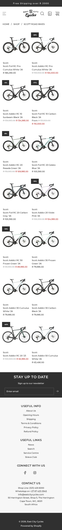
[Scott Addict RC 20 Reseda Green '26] (16, 143)
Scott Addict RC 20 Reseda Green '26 (13, 166)
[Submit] (57, 391)
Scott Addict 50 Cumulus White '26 (45, 357)
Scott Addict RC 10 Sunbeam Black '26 (13, 115)
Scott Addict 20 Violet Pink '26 (43, 214)
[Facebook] (25, 472)
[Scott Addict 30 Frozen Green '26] (45, 239)
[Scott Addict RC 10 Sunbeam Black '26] (16, 93)
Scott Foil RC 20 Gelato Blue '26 (44, 166)
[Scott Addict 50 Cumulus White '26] (45, 334)
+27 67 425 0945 (38, 491)
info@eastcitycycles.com (31, 494)
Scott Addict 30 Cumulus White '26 (16, 310)
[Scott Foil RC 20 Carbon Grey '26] (16, 191)
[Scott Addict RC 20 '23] (16, 334)
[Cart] (57, 13)
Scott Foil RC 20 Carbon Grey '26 (15, 214)
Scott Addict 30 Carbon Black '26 (44, 310)
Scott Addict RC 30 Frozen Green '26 (13, 262)
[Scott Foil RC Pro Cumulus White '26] (16, 45)
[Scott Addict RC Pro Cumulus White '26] (45, 45)
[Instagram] (35, 472)
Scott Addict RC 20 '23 (14, 355)
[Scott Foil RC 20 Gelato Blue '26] (45, 143)
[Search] (42, 13)
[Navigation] (4, 13)
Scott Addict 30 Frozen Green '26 (44, 262)
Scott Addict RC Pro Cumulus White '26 (42, 68)
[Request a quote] (50, 13)
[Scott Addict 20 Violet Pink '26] (45, 191)
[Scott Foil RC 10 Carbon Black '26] (45, 93)
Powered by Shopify (31, 526)
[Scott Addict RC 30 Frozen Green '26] (16, 239)
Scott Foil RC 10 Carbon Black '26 (44, 115)
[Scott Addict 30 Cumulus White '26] (16, 287)
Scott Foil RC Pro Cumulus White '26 (13, 68)
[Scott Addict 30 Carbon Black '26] (45, 287)
